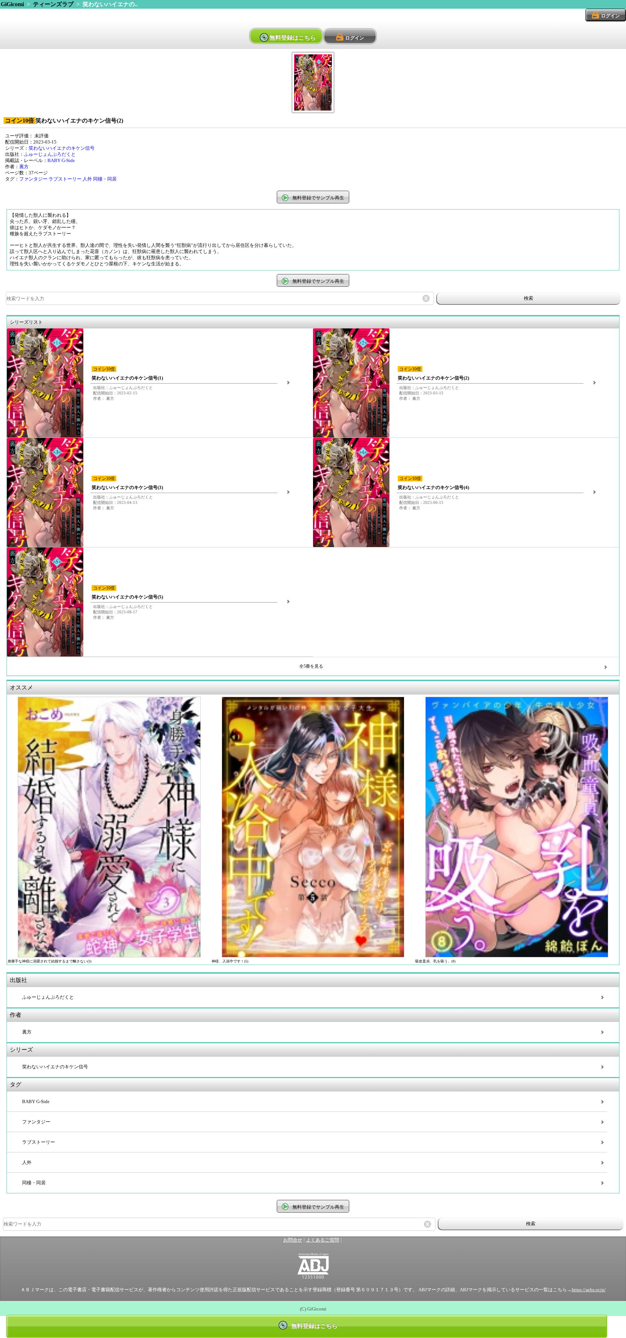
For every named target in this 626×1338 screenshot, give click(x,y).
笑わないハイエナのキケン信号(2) (433, 378)
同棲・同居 (105, 179)
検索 (528, 298)
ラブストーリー (65, 179)
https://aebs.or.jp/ (589, 1289)
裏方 (24, 166)
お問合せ (292, 1240)
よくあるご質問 (322, 1240)
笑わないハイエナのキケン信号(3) (127, 487)
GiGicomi (12, 4)
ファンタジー (33, 179)
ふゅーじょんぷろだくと (50, 154)
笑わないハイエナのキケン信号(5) (127, 597)
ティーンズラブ (53, 4)
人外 (87, 179)
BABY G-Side (61, 160)
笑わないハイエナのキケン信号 (62, 148)
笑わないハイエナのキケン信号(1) (127, 378)
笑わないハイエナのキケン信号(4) (433, 487)
